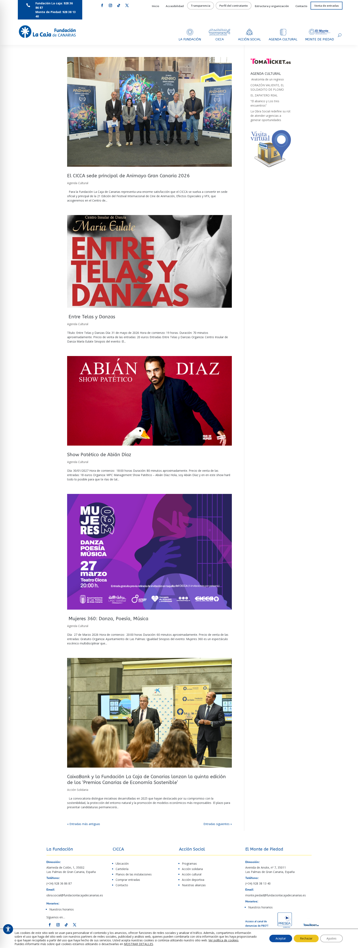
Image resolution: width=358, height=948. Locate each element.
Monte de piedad (319, 39)
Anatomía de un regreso (267, 79)
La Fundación (190, 39)
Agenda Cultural (77, 183)
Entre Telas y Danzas (91, 317)
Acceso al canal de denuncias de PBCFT (256, 923)
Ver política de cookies (223, 940)
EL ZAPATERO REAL (264, 95)
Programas (189, 863)
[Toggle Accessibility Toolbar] (8, 929)
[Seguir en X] (127, 5)
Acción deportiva (193, 880)
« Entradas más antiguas (83, 824)
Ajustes (331, 938)
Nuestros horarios (61, 909)
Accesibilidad (175, 6)
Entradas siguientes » (217, 824)
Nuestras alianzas (194, 885)
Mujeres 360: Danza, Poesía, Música (107, 618)
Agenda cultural (283, 39)
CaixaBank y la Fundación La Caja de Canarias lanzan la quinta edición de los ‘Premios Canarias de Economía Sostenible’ (146, 779)
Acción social (249, 39)
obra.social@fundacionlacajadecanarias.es (74, 895)
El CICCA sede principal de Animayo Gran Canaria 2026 (128, 176)
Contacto (301, 6)
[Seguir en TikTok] (118, 5)
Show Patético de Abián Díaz (99, 454)
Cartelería (122, 869)
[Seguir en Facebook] (102, 5)
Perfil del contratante (233, 5)
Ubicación (122, 863)
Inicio (155, 6)
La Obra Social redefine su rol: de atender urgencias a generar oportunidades (270, 115)
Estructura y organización (272, 6)
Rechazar (306, 938)
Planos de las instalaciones (134, 874)
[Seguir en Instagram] (110, 5)
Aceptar (281, 938)
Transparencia (200, 5)
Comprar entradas (128, 880)
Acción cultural (191, 874)
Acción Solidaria (77, 790)
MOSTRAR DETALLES (138, 944)
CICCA (219, 39)
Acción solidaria (192, 869)
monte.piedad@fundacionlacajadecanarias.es (275, 895)
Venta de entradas (326, 5)
